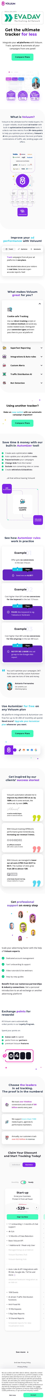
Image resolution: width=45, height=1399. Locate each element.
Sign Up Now (22, 1217)
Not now (12, 1395)
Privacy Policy (22, 1367)
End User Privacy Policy (22, 1362)
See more (22, 1352)
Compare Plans (22, 57)
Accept (33, 1395)
